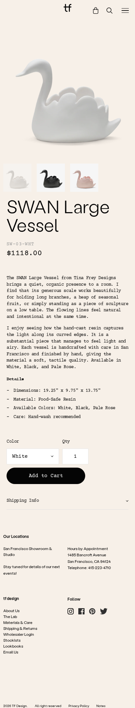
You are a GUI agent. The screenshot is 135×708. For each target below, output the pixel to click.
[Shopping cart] (96, 10)
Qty (66, 441)
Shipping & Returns (20, 628)
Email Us (10, 652)
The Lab (10, 616)
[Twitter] (103, 611)
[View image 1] (17, 178)
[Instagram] (71, 611)
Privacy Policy (78, 706)
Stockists (12, 640)
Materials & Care (17, 622)
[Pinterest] (92, 611)
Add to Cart (46, 476)
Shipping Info (23, 500)
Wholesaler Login (18, 634)
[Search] (110, 11)
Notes (101, 706)
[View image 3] (84, 178)
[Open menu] (125, 10)
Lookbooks (13, 646)
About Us (11, 610)
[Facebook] (81, 611)
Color (13, 441)
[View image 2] (51, 178)
